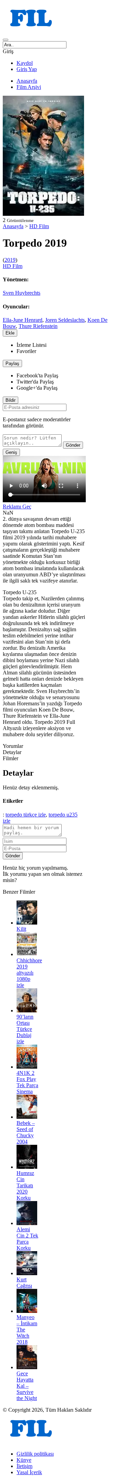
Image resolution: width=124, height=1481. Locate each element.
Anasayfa (27, 81)
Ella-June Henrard (22, 320)
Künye (24, 1460)
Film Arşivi (29, 87)
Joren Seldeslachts (65, 320)
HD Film (39, 226)
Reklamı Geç (17, 506)
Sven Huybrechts (21, 293)
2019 (10, 260)
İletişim (24, 1466)
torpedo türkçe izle (26, 815)
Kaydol (25, 63)
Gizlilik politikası (35, 1454)
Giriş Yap (27, 69)
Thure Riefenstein (38, 326)
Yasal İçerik (29, 1472)
